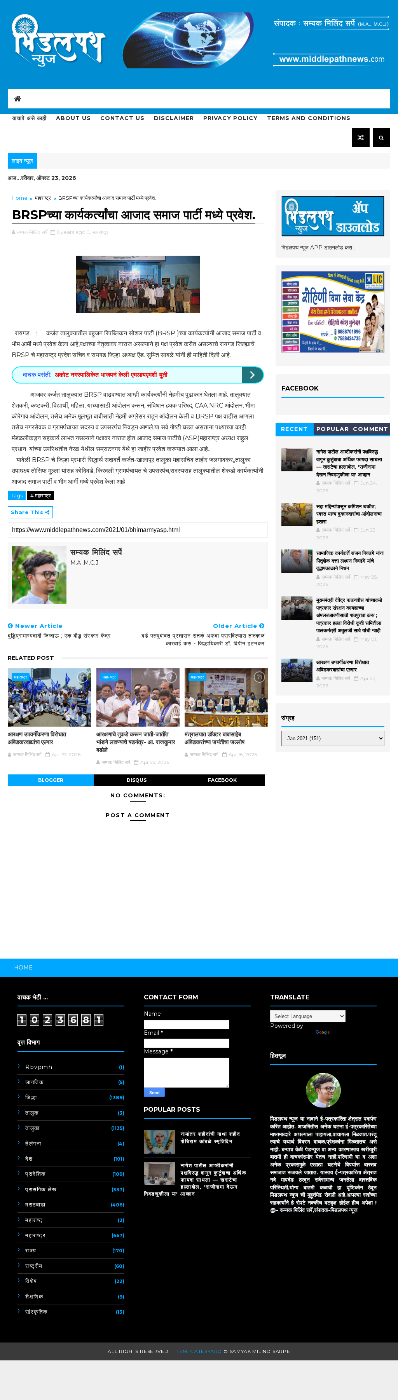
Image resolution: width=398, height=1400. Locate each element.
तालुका (32, 1128)
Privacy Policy (230, 118)
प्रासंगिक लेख (41, 1189)
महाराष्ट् (34, 1220)
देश (29, 1158)
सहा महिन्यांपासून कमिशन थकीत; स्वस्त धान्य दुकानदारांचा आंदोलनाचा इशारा (349, 514)
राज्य (31, 1250)
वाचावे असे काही (29, 118)
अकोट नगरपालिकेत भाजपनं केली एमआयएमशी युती (111, 374)
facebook (222, 780)
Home (20, 198)
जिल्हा (31, 1097)
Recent (294, 428)
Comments (371, 430)
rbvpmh (38, 1067)
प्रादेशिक (35, 1173)
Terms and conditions (309, 118)
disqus (137, 780)
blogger (50, 780)
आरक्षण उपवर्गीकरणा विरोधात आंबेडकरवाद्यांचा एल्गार (37, 738)
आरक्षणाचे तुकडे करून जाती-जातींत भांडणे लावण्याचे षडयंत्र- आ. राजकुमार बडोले (135, 742)
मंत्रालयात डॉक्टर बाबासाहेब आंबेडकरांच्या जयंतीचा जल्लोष (214, 738)
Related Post (31, 657)
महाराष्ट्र (43, 198)
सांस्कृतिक (36, 1311)
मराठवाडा (35, 1204)
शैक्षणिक (34, 1296)
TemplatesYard (199, 1351)
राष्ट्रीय (34, 1265)
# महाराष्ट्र (40, 495)
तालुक (32, 1112)
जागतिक (34, 1082)
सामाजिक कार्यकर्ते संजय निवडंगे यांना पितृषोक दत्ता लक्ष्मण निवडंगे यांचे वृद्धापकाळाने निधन (350, 560)
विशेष (31, 1281)
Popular (332, 428)
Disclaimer (174, 118)
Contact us (122, 118)
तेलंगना (33, 1143)
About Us (73, 118)
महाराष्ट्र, (101, 232)
